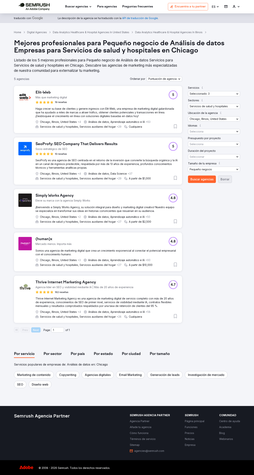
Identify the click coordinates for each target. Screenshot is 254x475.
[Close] (192, 194)
